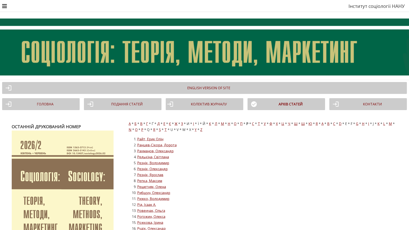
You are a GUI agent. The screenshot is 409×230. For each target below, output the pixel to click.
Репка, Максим (149, 180)
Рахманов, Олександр (155, 151)
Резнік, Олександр (152, 169)
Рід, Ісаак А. (146, 204)
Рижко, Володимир (153, 198)
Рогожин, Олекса (151, 216)
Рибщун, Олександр (153, 192)
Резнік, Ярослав (150, 174)
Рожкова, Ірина (150, 222)
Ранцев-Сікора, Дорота (157, 145)
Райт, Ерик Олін (150, 139)
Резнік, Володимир (153, 163)
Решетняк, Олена (151, 186)
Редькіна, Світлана (153, 157)
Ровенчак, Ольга (151, 210)
